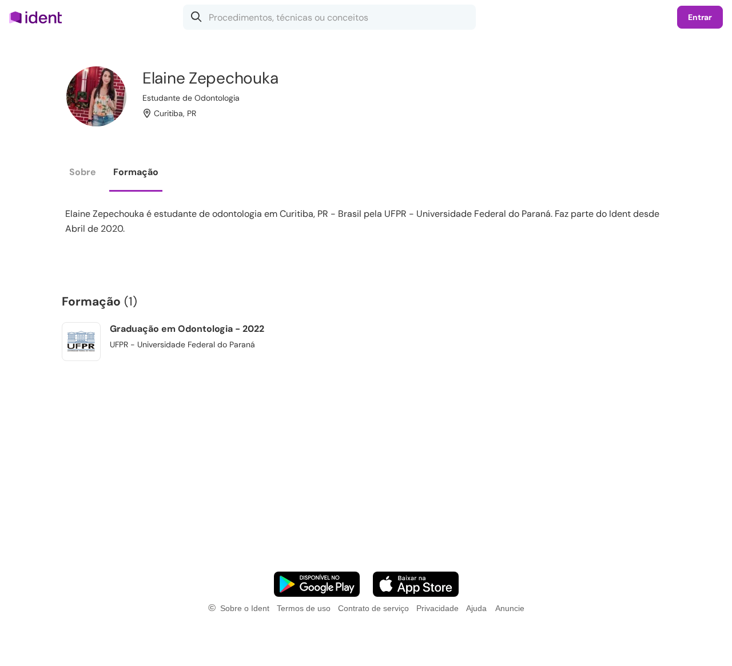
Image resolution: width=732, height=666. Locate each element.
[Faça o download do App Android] (316, 584)
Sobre (82, 172)
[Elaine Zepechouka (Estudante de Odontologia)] (96, 96)
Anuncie (509, 608)
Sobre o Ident (244, 608)
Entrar (700, 17)
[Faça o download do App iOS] (415, 584)
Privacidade (437, 608)
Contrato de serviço (373, 608)
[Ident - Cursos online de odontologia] (39, 17)
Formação (135, 172)
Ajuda (476, 608)
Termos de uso (304, 608)
